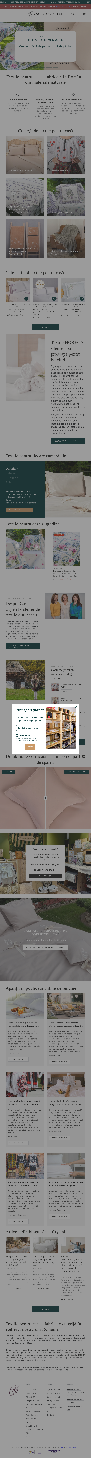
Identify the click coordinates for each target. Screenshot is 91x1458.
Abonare (30, 747)
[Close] (76, 706)
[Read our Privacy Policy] (43, 739)
